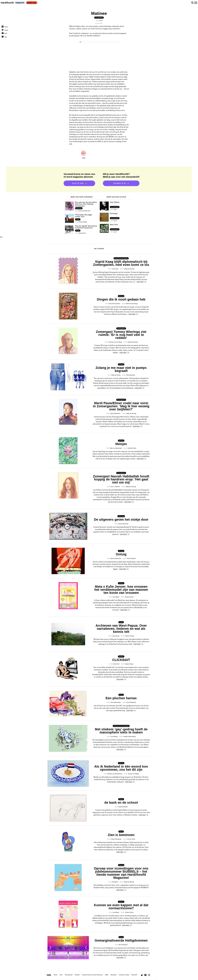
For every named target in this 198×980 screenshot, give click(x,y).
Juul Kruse (115, 269)
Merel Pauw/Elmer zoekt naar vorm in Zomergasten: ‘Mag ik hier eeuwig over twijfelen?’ (121, 406)
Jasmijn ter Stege (133, 774)
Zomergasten (121, 328)
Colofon (77, 975)
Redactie (115, 882)
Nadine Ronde (116, 375)
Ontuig (121, 554)
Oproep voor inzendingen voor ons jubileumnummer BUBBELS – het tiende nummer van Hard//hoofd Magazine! (121, 873)
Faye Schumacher (114, 303)
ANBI (106, 975)
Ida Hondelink (123, 944)
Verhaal (121, 296)
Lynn (100, 20)
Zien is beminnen (121, 835)
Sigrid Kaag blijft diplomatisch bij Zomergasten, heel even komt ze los (121, 263)
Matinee (99, 13)
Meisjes (121, 444)
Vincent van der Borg (115, 342)
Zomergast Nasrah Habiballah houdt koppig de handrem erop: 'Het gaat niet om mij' (121, 479)
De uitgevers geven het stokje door (121, 519)
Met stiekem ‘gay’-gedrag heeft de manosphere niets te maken (121, 730)
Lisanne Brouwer (123, 523)
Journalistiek (99, 17)
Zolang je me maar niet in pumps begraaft (121, 369)
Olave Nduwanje (116, 839)
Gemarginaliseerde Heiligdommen (121, 940)
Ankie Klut (116, 664)
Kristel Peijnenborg (130, 736)
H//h (49, 975)
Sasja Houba (129, 664)
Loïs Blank (116, 597)
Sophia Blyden (123, 806)
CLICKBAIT (121, 660)
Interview (121, 516)
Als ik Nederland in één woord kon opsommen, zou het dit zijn (121, 768)
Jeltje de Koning (129, 269)
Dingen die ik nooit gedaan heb (121, 299)
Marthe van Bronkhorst (115, 774)
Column (121, 583)
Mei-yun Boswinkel (116, 448)
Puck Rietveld (131, 558)
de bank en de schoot (121, 802)
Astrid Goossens (115, 413)
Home (55, 975)
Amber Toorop (129, 636)
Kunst (121, 937)
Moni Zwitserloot (116, 558)
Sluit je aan (78, 183)
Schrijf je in (119, 183)
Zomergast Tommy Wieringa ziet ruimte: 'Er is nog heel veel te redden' (121, 335)
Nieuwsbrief (68, 975)
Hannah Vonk (132, 448)
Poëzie (121, 799)
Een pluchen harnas (121, 698)
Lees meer (140, 282)
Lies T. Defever (115, 486)
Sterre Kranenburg (131, 303)
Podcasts (134, 975)
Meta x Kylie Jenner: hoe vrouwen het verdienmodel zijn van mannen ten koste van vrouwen (121, 590)
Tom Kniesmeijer (115, 702)
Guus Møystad (131, 702)
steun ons (31, 3)
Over (61, 975)
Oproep (121, 865)
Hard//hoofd (7, 2)
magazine (20, 3)
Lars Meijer (114, 736)
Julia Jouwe (115, 636)
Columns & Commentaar (121, 726)
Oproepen (113, 975)
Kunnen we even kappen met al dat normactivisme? (121, 906)
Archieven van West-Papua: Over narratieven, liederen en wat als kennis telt (121, 629)
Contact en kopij (124, 975)
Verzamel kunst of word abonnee (92, 975)
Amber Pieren (129, 597)
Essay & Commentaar (121, 258)
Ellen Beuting (130, 375)
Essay (121, 622)
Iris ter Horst (131, 839)
